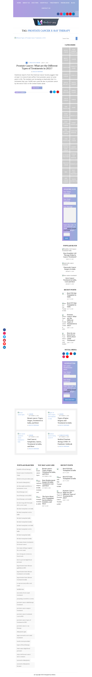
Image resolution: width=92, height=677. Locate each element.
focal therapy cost (22, 492)
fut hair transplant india (23, 535)
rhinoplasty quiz (21, 632)
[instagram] (4, 333)
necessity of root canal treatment (23, 594)
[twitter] (4, 336)
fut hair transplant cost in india (24, 530)
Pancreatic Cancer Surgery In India (70, 268)
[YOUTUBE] (70, 14)
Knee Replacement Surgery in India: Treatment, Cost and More (48, 483)
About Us (26, 3)
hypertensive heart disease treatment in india (24, 579)
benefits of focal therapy (24, 469)
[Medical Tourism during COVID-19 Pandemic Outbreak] (52, 437)
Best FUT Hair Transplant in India (72, 305)
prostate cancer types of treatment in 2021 (24, 621)
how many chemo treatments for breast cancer (25, 543)
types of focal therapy (23, 645)
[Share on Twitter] (54, 92)
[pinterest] (4, 340)
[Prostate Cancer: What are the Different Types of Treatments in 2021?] (37, 48)
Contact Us (46, 8)
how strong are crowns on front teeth (24, 555)
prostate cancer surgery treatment (24, 609)
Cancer (31, 414)
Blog (73, 3)
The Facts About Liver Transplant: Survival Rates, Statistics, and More (48, 500)
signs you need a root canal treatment (24, 636)
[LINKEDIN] (73, 14)
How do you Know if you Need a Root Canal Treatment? (71, 336)
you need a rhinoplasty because (23, 665)
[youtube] (4, 343)
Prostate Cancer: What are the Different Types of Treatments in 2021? (37, 67)
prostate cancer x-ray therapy (23, 627)
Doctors (35, 3)
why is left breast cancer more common (24, 655)
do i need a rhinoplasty (23, 482)
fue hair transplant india (23, 518)
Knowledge (65, 3)
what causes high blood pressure (23, 650)
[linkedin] (4, 347)
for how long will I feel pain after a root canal (24, 504)
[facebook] (4, 329)
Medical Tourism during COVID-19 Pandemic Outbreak (65, 441)
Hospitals (44, 3)
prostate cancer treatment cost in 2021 (24, 615)
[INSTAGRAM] (61, 14)
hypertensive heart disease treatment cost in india (24, 573)
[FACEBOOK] (58, 14)
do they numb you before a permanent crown (24, 487)
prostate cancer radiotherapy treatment (25, 603)
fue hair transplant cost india (25, 508)
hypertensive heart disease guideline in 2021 (24, 567)
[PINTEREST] (67, 14)
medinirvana (20, 589)
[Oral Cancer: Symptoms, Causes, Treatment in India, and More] (22, 438)
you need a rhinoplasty (23, 660)
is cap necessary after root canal (24, 584)
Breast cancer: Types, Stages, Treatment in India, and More (35, 420)
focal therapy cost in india (24, 499)
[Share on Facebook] (51, 92)
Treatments (54, 3)
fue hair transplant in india (24, 522)
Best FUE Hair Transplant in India (71, 295)
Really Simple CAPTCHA (70, 229)
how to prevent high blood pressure (24, 561)
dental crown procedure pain (25, 479)
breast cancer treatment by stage (24, 474)
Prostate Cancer (35, 62)
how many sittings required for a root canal (24, 549)
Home (19, 3)
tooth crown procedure (23, 641)
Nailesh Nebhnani (38, 71)
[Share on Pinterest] (57, 92)
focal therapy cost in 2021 (24, 495)
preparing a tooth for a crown (25, 598)
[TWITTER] (64, 14)
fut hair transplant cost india (25, 525)
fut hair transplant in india (24, 538)
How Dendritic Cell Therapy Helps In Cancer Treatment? (70, 255)
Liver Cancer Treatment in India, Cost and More (70, 280)
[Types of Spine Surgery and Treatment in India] (52, 416)
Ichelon (53, 674)
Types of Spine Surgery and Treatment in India (65, 420)
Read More (37, 88)
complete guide (64, 435)
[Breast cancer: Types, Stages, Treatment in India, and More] (22, 416)
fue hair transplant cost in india (24, 513)
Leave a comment (20, 92)
